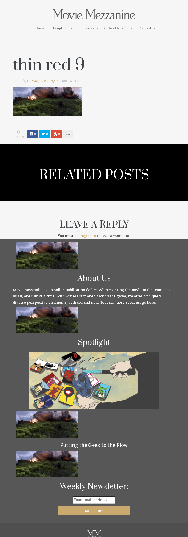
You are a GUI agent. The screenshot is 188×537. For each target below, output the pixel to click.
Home (40, 28)
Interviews (86, 28)
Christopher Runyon (43, 81)
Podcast (144, 28)
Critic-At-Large (116, 28)
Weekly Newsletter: (94, 487)
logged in (88, 236)
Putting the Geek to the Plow (94, 445)
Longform (61, 28)
